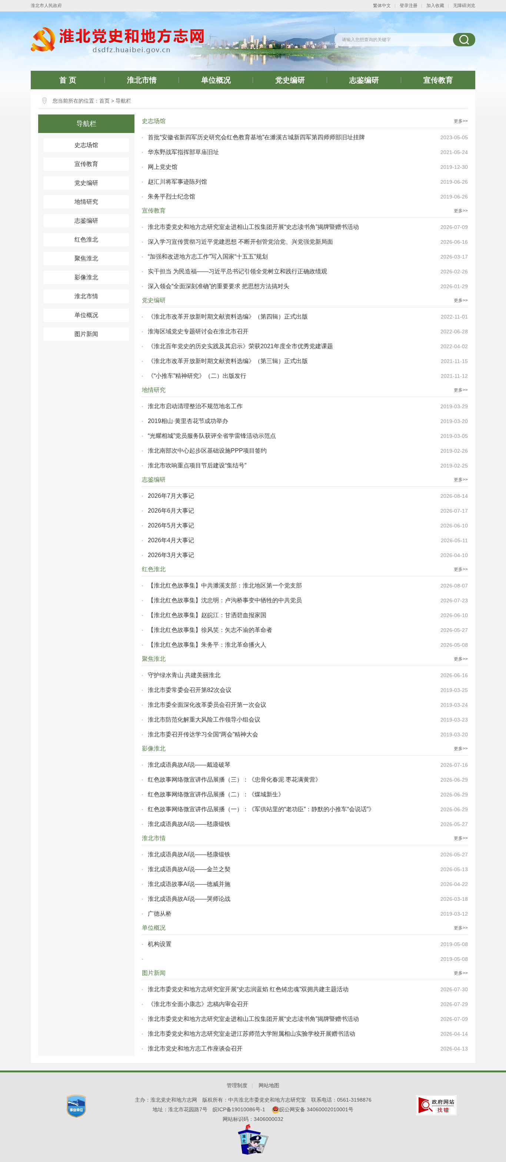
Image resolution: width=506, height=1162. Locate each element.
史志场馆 (86, 145)
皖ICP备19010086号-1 (239, 1109)
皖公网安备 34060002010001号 (316, 1109)
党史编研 (290, 80)
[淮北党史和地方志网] (117, 40)
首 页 (67, 80)
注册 (413, 5)
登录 (404, 5)
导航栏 (123, 101)
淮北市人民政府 (46, 5)
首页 (104, 101)
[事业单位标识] (76, 1106)
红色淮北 (86, 239)
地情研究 (86, 202)
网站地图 (269, 1085)
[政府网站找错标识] (436, 1105)
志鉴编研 (364, 80)
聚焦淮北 (86, 258)
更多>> (461, 121)
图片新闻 (86, 334)
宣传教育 (438, 80)
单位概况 (216, 80)
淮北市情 (142, 80)
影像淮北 (86, 277)
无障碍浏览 (464, 5)
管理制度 (237, 1085)
